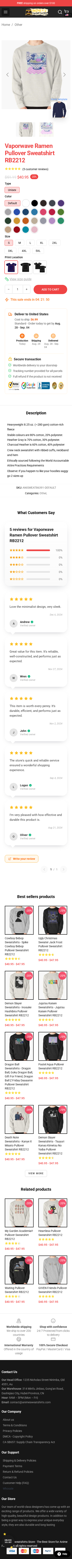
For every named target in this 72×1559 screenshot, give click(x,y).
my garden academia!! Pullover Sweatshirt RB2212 (19, 1235)
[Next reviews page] (63, 869)
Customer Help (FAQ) (16, 1483)
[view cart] (66, 12)
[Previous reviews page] (44, 869)
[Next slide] (64, 74)
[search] (60, 12)
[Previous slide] (8, 74)
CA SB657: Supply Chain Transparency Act (29, 1442)
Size (7, 236)
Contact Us (10, 1477)
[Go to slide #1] (25, 129)
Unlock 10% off (8, 1541)
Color (8, 196)
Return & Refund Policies (18, 1471)
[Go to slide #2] (46, 129)
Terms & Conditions (15, 1425)
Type (8, 183)
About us (8, 1419)
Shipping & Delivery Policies (19, 1460)
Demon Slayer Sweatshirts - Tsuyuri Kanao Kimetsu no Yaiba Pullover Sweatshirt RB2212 (51, 1145)
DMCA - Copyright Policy (18, 1436)
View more (36, 1173)
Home (6, 25)
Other (18, 25)
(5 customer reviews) (35, 169)
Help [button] (64, 1554)
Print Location (14, 257)
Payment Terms (12, 1466)
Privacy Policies (12, 1430)
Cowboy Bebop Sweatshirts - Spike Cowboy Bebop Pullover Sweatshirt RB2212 (17, 946)
